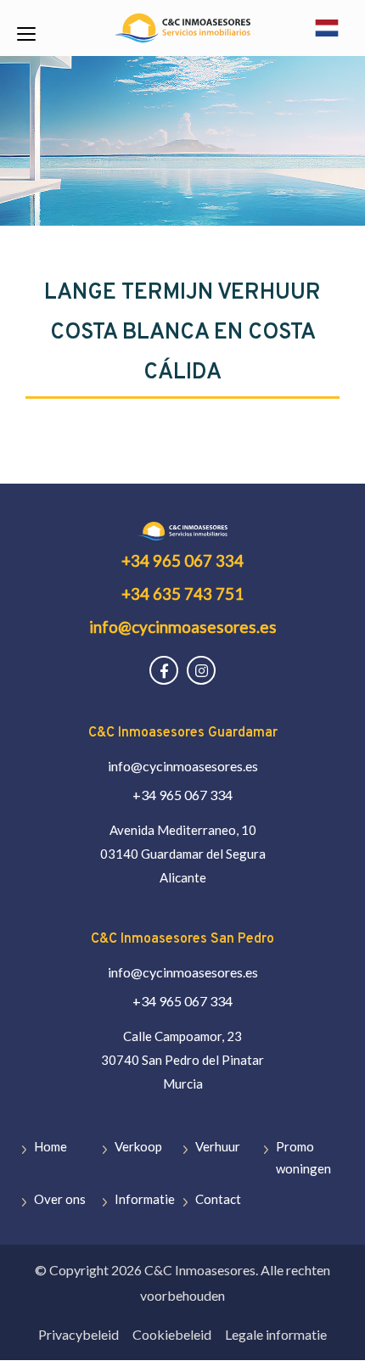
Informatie (145, 1199)
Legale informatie (276, 1334)
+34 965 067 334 (182, 560)
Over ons (60, 1199)
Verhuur (217, 1146)
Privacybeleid (78, 1334)
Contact (218, 1199)
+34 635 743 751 (182, 593)
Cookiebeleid (171, 1334)
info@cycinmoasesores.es (183, 626)
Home (50, 1146)
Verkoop (138, 1146)
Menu (25, 33)
